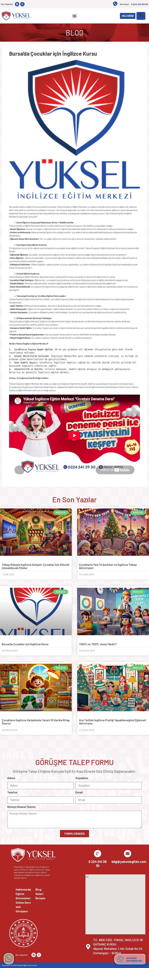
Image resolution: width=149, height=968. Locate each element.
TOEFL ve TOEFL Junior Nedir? (98, 644)
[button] (75, 16)
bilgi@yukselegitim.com (129, 862)
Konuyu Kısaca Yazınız (21, 806)
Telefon (12, 792)
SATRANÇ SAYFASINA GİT (134, 959)
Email (79, 792)
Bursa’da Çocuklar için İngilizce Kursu (25, 644)
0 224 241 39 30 (139, 4)
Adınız (11, 778)
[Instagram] (22, 4)
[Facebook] (17, 4)
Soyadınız (81, 778)
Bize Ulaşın (124, 4)
